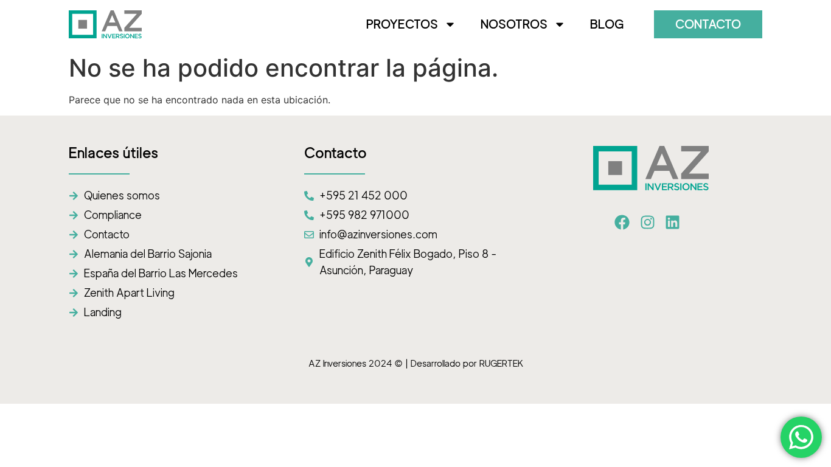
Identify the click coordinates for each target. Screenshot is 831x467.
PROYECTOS (402, 24)
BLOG (607, 24)
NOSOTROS (514, 24)
